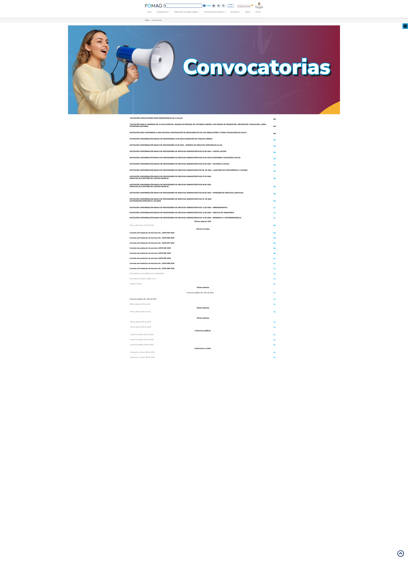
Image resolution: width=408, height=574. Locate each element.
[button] (405, 26)
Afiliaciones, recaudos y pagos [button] (185, 12)
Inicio (149, 12)
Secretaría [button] (234, 12)
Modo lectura (230, 5)
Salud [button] (247, 12)
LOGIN (208, 6)
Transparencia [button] (162, 12)
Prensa (258, 12)
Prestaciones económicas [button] (214, 12)
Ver (274, 140)
